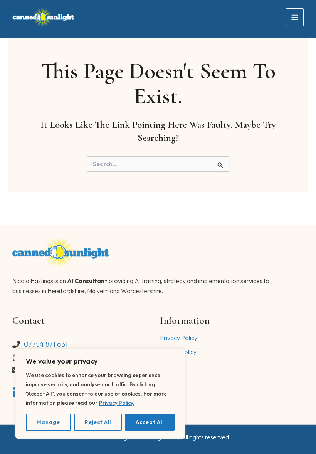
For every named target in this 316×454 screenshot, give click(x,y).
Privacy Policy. (116, 402)
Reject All (98, 422)
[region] (100, 394)
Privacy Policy (178, 338)
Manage (48, 422)
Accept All (150, 422)
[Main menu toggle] (295, 17)
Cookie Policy (178, 352)
